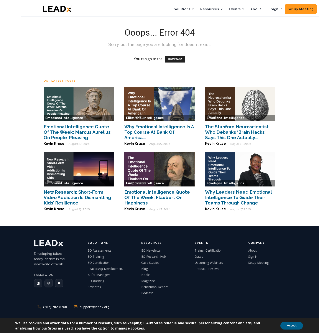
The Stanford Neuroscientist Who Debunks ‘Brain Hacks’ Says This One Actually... (237, 132)
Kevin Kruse (54, 144)
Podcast (147, 293)
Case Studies (150, 262)
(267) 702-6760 (55, 307)
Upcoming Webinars (209, 262)
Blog (144, 269)
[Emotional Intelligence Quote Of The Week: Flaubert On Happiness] (159, 169)
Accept (291, 325)
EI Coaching (96, 281)
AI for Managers (99, 275)
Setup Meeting (301, 9)
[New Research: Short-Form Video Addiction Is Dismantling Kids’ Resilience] (79, 169)
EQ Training (96, 256)
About (255, 9)
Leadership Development (105, 269)
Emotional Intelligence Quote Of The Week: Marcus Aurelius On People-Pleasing (77, 132)
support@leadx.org (94, 307)
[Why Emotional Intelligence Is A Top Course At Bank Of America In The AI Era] (159, 104)
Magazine (148, 281)
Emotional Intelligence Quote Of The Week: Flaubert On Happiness (157, 197)
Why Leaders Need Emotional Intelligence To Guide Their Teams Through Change (238, 197)
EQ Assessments (99, 250)
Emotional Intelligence (64, 118)
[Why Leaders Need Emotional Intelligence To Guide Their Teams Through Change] (240, 169)
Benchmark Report (154, 287)
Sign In (277, 9)
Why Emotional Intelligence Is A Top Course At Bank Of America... (159, 132)
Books (145, 275)
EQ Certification (99, 262)
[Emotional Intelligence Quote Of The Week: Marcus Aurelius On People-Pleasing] (79, 104)
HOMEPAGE (175, 59)
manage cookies (129, 328)
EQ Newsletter (151, 250)
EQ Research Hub (153, 256)
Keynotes (94, 287)
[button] (38, 283)
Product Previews (207, 269)
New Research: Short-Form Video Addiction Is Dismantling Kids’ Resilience (77, 197)
